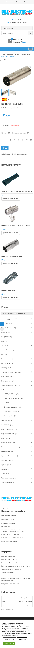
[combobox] (17, 33)
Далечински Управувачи (9, 372)
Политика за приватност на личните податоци (15, 566)
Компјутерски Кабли (10, 411)
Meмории (4, 332)
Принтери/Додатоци (8, 456)
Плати (26, 2)
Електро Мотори (6, 376)
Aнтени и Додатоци (7, 319)
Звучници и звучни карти (9, 385)
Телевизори (5, 473)
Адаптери (7, 403)
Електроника (5, 381)
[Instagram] (7, 508)
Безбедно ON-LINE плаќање (10, 560)
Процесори (5, 465)
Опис (5, 148)
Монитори (4, 438)
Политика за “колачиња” (9, 563)
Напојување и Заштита (8, 447)
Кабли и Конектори (13, 54)
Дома (3, 54)
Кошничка (19, 2)
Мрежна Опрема (6, 442)
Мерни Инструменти (7, 434)
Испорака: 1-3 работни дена (10, 584)
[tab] (4, 148)
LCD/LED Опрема (6, 328)
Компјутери (5, 420)
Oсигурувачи (5, 337)
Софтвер (4, 469)
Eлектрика (4, 323)
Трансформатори (7, 478)
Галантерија (5, 368)
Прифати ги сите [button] (9, 643)
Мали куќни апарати (7, 429)
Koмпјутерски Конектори (12, 398)
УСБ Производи (6, 482)
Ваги (2, 354)
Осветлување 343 (7, 451)
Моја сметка (9, 2)
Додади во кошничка (10, 198)
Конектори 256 (25, 54)
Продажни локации (7, 609)
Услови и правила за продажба (11, 569)
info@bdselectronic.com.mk (9, 541)
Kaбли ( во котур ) (9, 394)
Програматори (6, 460)
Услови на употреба (7, 572)
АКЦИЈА (4, 341)
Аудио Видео (5, 350)
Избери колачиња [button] (9, 639)
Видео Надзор (6, 363)
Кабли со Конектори (10, 407)
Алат (3, 345)
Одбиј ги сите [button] (22, 639)
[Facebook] (3, 508)
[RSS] (11, 508)
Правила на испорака (8, 556)
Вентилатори (5, 359)
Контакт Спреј (6, 425)
